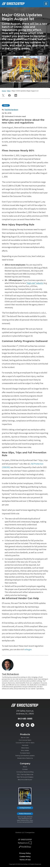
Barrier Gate (25, 737)
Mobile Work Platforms (25, 758)
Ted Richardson (10, 674)
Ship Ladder (25, 750)
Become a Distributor (25, 779)
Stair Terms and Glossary (25, 777)
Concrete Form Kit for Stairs (25, 743)
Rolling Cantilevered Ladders (25, 755)
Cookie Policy (25, 856)
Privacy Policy (25, 853)
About (25, 767)
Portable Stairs (25, 753)
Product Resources (25, 814)
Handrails (25, 745)
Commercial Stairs (25, 740)
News (6, 105)
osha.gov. (28, 649)
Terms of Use (25, 860)
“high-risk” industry (34, 283)
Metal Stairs (25, 748)
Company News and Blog (25, 772)
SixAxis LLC (20, 832)
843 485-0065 (25, 718)
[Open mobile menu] (46, 4)
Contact (25, 769)
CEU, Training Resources (25, 774)
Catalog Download (25, 808)
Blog (8, 91)
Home (4, 91)
